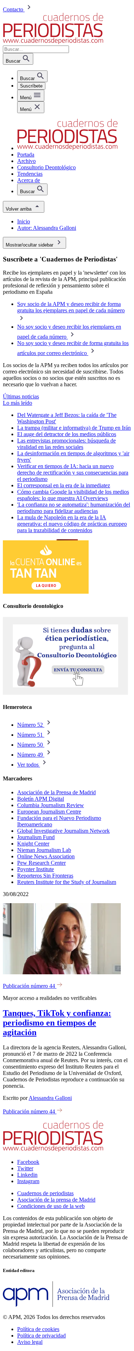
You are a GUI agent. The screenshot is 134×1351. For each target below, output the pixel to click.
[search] (32, 76)
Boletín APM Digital (40, 799)
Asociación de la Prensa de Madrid (56, 792)
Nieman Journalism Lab (44, 850)
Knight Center (33, 844)
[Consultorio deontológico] (65, 693)
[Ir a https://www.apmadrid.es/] (56, 1305)
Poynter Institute (35, 869)
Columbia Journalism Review (50, 805)
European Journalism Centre (49, 812)
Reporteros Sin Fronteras (45, 876)
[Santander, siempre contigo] (46, 592)
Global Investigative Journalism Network (63, 831)
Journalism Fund (36, 837)
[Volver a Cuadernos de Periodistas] (53, 42)
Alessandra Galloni (50, 1098)
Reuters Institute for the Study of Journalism (66, 882)
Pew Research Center (41, 863)
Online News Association (46, 856)
